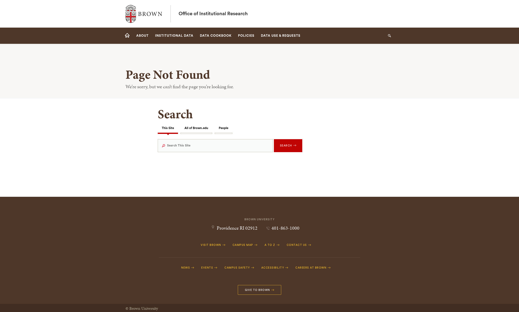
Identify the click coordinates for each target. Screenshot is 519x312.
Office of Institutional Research (213, 13)
